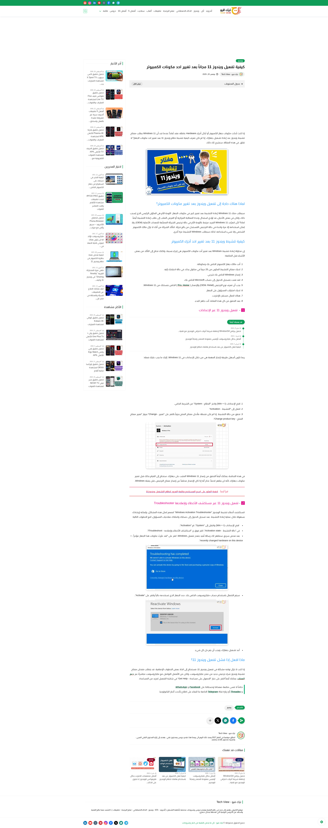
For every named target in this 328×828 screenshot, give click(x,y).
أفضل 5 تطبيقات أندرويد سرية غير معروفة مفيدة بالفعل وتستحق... (96, 116)
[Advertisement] (164, 39)
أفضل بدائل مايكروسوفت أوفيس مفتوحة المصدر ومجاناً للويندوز (213, 339)
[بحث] (85, 11)
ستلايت (141, 11)
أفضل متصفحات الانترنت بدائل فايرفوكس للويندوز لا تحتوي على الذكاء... (143, 779)
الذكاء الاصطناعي (184, 11)
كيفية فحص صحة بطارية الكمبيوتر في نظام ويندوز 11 (95, 258)
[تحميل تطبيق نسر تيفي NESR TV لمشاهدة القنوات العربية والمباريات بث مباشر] (114, 381)
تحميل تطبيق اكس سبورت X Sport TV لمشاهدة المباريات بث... (95, 79)
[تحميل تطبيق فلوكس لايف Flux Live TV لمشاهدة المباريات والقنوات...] (114, 94)
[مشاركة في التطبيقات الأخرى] (210, 720)
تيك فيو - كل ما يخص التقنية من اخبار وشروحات (202, 823)
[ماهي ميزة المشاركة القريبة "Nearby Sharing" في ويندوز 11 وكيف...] (114, 271)
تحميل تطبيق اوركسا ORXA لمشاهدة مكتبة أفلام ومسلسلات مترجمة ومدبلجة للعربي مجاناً (95, 368)
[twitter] (116, 823)
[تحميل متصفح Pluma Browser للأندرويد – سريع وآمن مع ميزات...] (114, 219)
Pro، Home (183, 285)
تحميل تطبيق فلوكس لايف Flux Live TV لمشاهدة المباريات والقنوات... (95, 98)
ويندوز (196, 11)
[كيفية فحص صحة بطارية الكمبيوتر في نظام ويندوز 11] (114, 256)
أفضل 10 (122, 11)
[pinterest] (99, 3)
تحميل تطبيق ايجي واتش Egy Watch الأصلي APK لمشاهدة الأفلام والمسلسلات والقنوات (96, 352)
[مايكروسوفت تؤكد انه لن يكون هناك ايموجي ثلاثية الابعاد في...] (114, 238)
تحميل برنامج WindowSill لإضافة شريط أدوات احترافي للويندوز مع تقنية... (209, 331)
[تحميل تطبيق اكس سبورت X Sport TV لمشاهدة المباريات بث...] (114, 75)
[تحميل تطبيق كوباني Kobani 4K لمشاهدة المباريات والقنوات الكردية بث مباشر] (114, 319)
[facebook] (108, 3)
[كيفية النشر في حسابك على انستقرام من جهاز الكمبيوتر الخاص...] (114, 179)
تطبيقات (157, 11)
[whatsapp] (113, 3)
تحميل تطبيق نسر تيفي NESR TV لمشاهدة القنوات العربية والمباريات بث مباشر (95, 383)
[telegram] (118, 3)
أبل (202, 11)
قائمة (105, 11)
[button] (233, 720)
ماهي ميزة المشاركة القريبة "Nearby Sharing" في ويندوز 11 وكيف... (95, 275)
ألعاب (149, 11)
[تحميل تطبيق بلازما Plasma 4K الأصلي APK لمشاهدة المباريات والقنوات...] (114, 131)
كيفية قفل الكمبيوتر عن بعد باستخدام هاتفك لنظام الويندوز (215, 347)
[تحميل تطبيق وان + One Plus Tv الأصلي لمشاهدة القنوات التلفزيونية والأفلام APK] (114, 334)
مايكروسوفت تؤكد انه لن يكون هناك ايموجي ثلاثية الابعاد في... (95, 241)
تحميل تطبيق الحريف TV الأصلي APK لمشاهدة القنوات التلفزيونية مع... (95, 153)
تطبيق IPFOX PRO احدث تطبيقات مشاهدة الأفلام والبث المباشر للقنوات (95, 202)
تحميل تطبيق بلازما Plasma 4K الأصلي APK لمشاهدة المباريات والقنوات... (95, 135)
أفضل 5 (132, 11)
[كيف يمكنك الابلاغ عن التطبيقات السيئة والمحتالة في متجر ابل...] (114, 290)
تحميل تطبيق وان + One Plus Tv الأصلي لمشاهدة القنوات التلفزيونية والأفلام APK (95, 337)
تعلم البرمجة (168, 11)
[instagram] (89, 3)
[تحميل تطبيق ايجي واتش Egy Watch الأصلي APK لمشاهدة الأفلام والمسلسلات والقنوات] (114, 350)
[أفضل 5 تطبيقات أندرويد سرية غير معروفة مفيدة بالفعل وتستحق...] (114, 112)
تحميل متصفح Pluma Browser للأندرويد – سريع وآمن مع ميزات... (96, 223)
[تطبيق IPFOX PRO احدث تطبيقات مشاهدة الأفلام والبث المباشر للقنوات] (114, 197)
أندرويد (209, 11)
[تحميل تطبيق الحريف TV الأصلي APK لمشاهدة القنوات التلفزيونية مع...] (114, 150)
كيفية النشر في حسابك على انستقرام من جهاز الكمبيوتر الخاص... (96, 182)
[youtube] (90, 823)
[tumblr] (104, 3)
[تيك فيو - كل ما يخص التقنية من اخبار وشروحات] (231, 11)
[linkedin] (94, 3)
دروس (113, 11)
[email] (85, 3)
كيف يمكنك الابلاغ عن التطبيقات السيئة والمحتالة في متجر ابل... (95, 294)
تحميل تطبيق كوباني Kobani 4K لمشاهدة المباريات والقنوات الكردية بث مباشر (95, 321)
